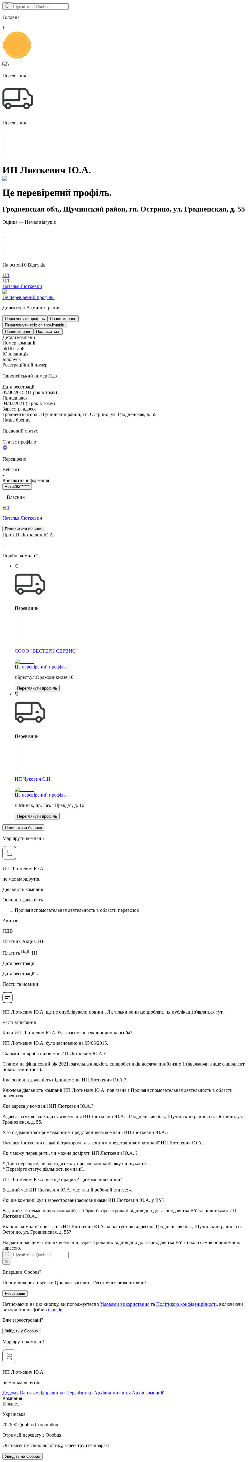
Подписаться (48, 331)
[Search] (7, 6)
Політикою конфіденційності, (187, 1304)
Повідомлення (63, 318)
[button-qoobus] (6, 1261)
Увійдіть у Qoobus (21, 1331)
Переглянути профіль (25, 318)
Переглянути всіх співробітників (34, 325)
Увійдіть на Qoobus (22, 1456)
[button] (125, 1414)
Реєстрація (15, 1293)
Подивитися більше (23, 529)
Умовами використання (124, 1304)
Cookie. (55, 1309)
